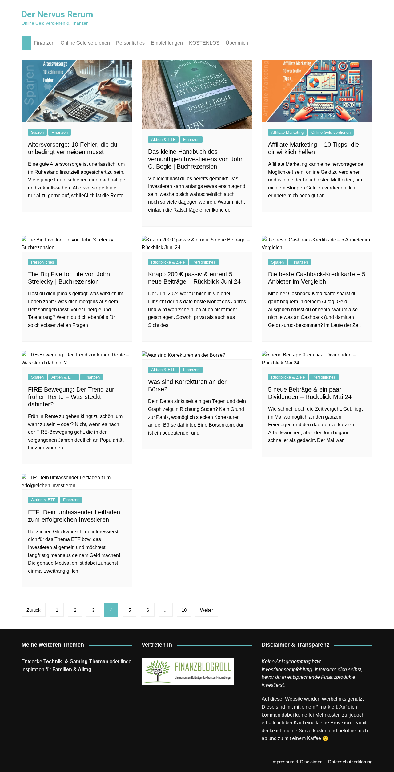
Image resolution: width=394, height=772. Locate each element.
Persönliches (130, 43)
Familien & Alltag (71, 669)
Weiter (206, 610)
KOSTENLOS (204, 43)
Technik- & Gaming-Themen (75, 661)
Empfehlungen (167, 43)
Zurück (33, 610)
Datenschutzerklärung (350, 761)
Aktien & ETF (163, 139)
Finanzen (44, 43)
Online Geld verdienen (85, 43)
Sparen (37, 132)
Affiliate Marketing (287, 132)
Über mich (237, 43)
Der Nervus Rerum (57, 14)
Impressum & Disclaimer (296, 761)
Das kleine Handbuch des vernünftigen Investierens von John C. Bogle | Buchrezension (196, 159)
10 (184, 610)
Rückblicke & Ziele (168, 262)
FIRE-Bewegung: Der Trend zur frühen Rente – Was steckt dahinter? (71, 397)
